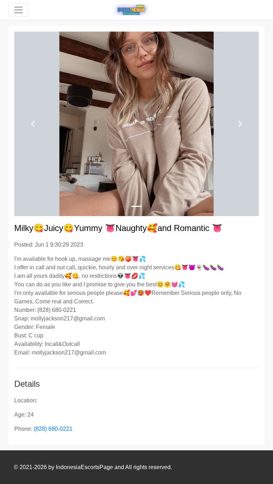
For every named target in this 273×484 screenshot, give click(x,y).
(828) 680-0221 (53, 429)
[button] (32, 124)
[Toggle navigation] (18, 10)
